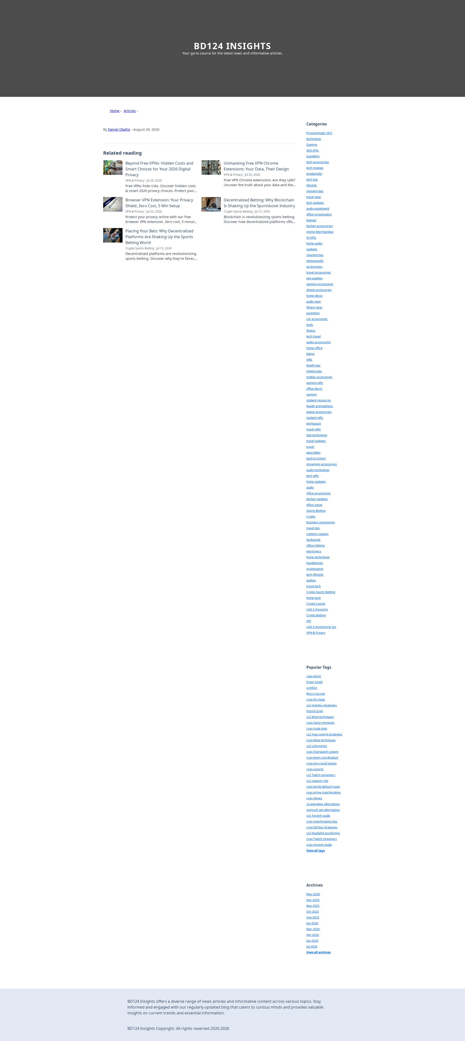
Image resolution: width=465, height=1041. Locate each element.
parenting (312, 313)
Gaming (311, 145)
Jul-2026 (311, 946)
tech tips (312, 179)
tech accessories (317, 162)
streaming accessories (321, 464)
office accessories (318, 493)
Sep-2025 (312, 917)
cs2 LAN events (316, 746)
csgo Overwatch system (322, 752)
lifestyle (311, 185)
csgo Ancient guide (319, 845)
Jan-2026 (312, 923)
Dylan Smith (314, 682)
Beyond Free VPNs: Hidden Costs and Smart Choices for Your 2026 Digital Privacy (159, 169)
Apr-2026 (312, 935)
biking (310, 354)
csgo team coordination (322, 758)
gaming (311, 394)
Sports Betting (316, 511)
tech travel (313, 336)
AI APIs (311, 238)
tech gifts (312, 476)
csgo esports (315, 769)
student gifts (314, 418)
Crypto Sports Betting (320, 592)
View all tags (315, 851)
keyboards (313, 540)
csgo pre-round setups (321, 763)
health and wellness (319, 406)
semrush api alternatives (323, 810)
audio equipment (317, 209)
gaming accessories (319, 284)
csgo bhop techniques (321, 740)
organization (314, 569)
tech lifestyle (314, 575)
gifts (309, 360)
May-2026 (313, 894)
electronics (313, 551)
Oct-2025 (312, 912)
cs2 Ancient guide (318, 816)
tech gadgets (315, 203)
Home (114, 110)
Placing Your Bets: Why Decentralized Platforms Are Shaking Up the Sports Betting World (159, 236)
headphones (314, 563)
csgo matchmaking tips (321, 821)
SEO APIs (312, 150)
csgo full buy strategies (321, 827)
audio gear (313, 301)
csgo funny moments (320, 723)
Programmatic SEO (319, 133)
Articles (130, 110)
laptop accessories (319, 412)
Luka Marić (313, 676)
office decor (314, 389)
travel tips (313, 528)
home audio (314, 243)
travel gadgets (316, 441)
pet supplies (314, 278)
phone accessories (319, 290)
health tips (313, 365)
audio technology (317, 470)
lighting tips (314, 371)
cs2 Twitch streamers (320, 775)
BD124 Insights (232, 46)
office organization (319, 214)
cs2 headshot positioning (323, 833)
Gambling (312, 156)
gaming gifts (314, 383)
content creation (317, 534)
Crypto (310, 516)
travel (310, 447)
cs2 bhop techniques (320, 717)
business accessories (320, 522)
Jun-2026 (312, 941)
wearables (313, 453)
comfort (311, 688)
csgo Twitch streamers (321, 839)
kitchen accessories (319, 226)
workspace (313, 423)
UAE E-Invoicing (317, 609)
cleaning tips (314, 255)
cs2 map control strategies (324, 734)
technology (313, 139)
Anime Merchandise (319, 232)
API (308, 621)
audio (310, 487)
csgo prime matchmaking (323, 792)
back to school (316, 458)
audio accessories (318, 342)
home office (314, 348)
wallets (311, 580)
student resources (318, 400)
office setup (314, 505)
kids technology (316, 435)
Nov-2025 (312, 906)
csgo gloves (314, 798)
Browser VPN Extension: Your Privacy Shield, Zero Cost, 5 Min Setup (159, 202)
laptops (311, 220)
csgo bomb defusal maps (323, 787)
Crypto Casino (315, 604)
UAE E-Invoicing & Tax (321, 627)
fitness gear (314, 307)
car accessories (316, 319)
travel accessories (318, 272)
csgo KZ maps (315, 699)
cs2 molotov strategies (321, 705)
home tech (313, 598)
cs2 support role (317, 781)
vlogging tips (314, 191)
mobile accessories (319, 377)
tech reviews (314, 168)
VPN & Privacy (315, 633)
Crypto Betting (316, 615)
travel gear (313, 197)
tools (309, 325)
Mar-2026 (313, 929)
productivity (314, 174)
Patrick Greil (314, 711)
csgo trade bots (316, 729)
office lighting (315, 545)
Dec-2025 (312, 900)
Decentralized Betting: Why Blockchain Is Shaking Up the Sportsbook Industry (259, 202)
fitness (310, 331)
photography (315, 261)
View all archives (318, 952)
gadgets (311, 249)
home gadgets (316, 482)
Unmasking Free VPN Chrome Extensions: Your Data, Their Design (256, 166)
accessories (314, 267)
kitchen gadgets (317, 499)
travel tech (313, 586)
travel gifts (313, 429)
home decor (314, 296)
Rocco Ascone (315, 694)
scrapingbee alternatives (323, 804)
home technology (318, 557)
